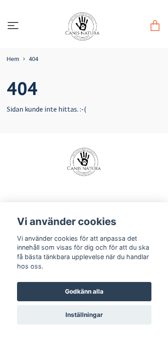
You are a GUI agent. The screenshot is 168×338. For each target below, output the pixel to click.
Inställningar (84, 314)
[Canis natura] (82, 26)
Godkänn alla (84, 291)
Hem (13, 59)
